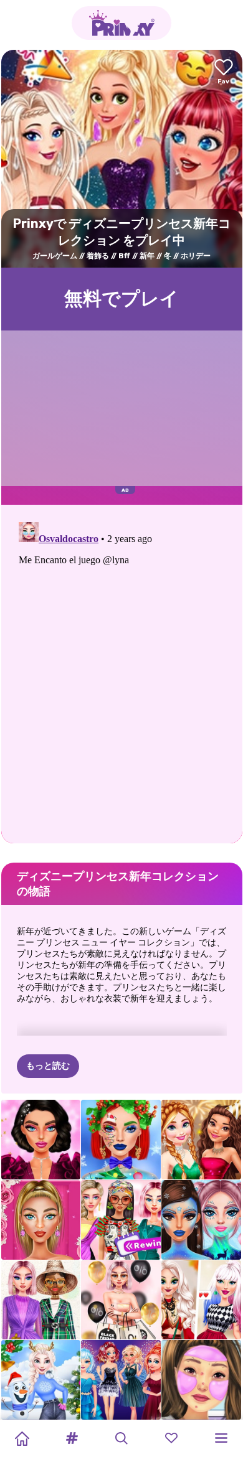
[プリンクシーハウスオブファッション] (41, 1300)
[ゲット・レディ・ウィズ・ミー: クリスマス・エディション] (201, 1380)
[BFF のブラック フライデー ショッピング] (121, 1300)
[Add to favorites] (223, 72)
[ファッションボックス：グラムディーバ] (41, 1220)
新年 (147, 255)
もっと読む (48, 1066)
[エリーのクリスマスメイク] (121, 1139)
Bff (124, 255)
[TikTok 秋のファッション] (201, 1300)
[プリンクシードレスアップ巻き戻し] (121, 1220)
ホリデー (196, 255)
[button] (71, 1438)
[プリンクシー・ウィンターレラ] (201, 1220)
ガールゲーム (54, 255)
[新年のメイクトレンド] (41, 1139)
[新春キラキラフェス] (201, 1139)
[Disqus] (122, 672)
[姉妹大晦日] (121, 1380)
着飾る (98, 255)
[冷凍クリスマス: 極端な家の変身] (41, 1380)
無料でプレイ (121, 299)
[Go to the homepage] (121, 23)
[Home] (21, 1438)
